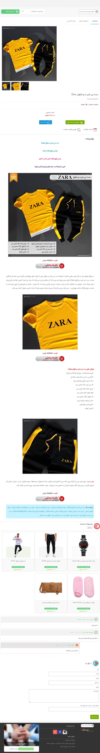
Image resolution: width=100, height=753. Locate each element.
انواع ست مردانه (45, 515)
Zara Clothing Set (20, 511)
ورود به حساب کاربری (26, 749)
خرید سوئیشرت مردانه (43, 507)
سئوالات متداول (70, 740)
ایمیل (97, 678)
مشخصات (95, 21)
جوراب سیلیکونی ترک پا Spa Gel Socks (84, 602)
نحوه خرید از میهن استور (67, 746)
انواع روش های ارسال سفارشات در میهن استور (61, 743)
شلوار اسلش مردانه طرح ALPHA (51, 561)
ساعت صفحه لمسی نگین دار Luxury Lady (83, 561)
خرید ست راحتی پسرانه (76, 511)
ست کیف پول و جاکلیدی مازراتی (51, 602)
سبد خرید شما (10, 11)
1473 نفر (43, 122)
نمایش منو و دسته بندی (87, 11)
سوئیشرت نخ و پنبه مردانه (36, 511)
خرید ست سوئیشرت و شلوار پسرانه (23, 507)
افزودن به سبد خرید (73, 122)
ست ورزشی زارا (57, 515)
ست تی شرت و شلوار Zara (76, 507)
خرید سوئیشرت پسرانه (58, 507)
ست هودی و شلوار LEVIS (18, 561)
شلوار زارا (66, 515)
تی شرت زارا (75, 515)
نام (98, 669)
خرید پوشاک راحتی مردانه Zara (56, 511)
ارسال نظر (94, 717)
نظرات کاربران (71, 21)
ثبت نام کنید (13, 749)
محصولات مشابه (83, 21)
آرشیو (89, 527)
